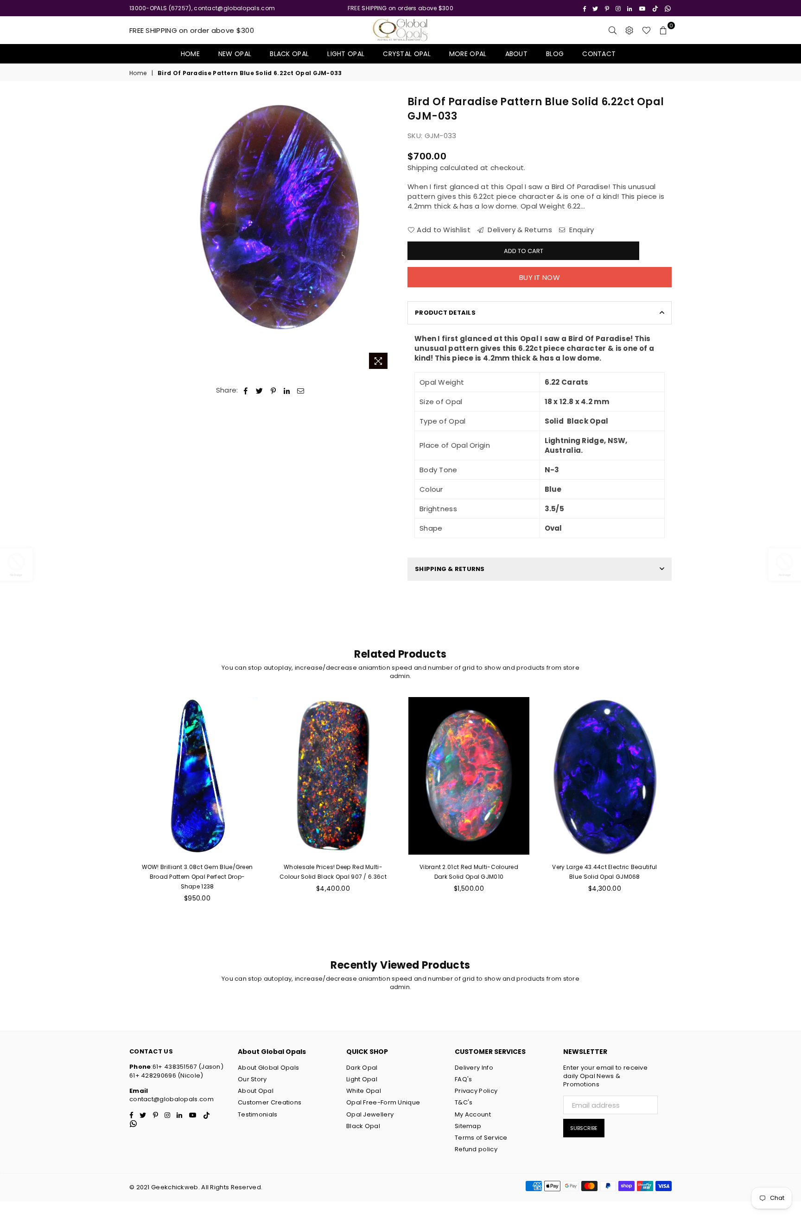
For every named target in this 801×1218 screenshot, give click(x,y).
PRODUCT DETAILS (445, 312)
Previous (177, 234)
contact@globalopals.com (171, 1099)
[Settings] (629, 30)
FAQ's (463, 1079)
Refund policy (476, 1149)
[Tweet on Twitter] (259, 390)
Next (385, 234)
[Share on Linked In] (287, 390)
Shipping (422, 167)
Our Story (252, 1079)
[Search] (612, 30)
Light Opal (345, 53)
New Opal (234, 53)
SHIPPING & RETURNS (450, 569)
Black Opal (289, 53)
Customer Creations (269, 1102)
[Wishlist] (646, 30)
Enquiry (580, 230)
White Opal (363, 1090)
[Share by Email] (301, 390)
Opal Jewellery (370, 1114)
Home (190, 53)
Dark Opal (362, 1067)
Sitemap (468, 1126)
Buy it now (539, 277)
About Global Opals (268, 1067)
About (516, 53)
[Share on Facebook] (245, 390)
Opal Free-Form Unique (383, 1102)
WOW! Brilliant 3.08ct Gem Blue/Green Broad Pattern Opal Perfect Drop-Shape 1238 (197, 876)
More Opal (468, 53)
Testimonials (258, 1114)
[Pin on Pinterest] (273, 390)
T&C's (464, 1102)
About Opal (255, 1090)
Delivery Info (474, 1067)
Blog (555, 53)
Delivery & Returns (519, 230)
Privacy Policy (476, 1090)
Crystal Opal (407, 53)
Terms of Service (481, 1137)
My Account (473, 1114)
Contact (599, 53)
